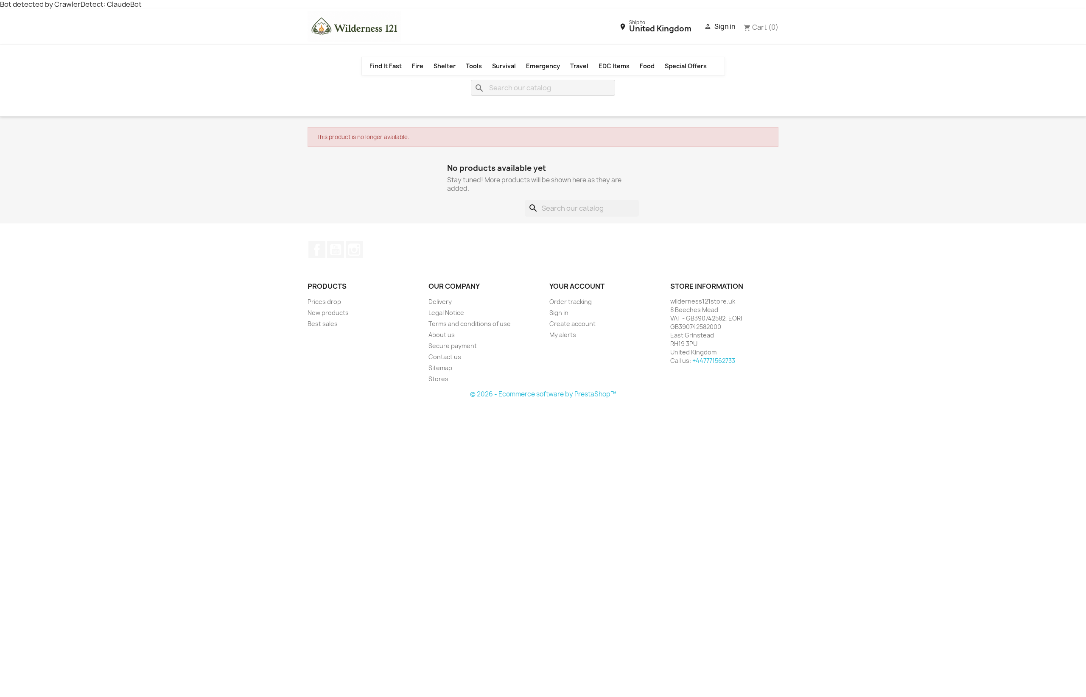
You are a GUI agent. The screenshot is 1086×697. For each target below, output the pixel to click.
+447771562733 (713, 361)
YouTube (335, 249)
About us (441, 335)
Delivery (440, 302)
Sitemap (440, 368)
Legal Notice (446, 313)
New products (328, 313)
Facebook (316, 249)
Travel (579, 66)
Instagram (354, 249)
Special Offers (686, 66)
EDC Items (614, 66)
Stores (438, 379)
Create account (572, 324)
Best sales (323, 324)
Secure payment (452, 346)
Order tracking (570, 302)
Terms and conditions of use (469, 324)
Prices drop (324, 302)
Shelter (445, 66)
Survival (504, 66)
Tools (474, 66)
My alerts (562, 335)
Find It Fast (385, 66)
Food (647, 66)
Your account (577, 286)
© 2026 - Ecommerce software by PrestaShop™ (543, 394)
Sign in (558, 313)
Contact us (444, 357)
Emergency (543, 66)
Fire (417, 66)
